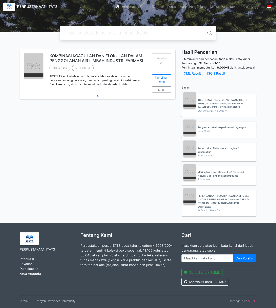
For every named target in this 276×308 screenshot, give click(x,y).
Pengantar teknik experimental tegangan (222, 127)
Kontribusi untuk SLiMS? (207, 282)
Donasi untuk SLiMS (204, 273)
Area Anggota (253, 7)
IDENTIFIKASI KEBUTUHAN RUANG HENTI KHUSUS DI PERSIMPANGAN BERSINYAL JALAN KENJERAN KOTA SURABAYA (222, 103)
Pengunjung (198, 7)
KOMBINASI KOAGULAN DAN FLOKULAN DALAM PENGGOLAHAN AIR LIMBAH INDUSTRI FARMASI (96, 58)
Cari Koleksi (245, 258)
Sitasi (161, 89)
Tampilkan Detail (161, 79)
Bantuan (158, 7)
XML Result (192, 73)
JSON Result (215, 73)
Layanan (26, 264)
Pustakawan (176, 7)
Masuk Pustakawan (224, 7)
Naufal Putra (60, 67)
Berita (144, 7)
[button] (97, 96)
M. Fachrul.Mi (82, 67)
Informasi (129, 7)
